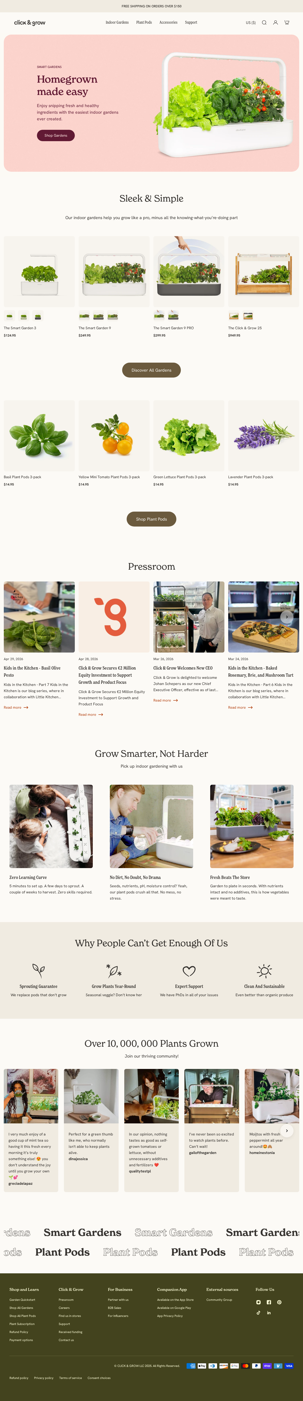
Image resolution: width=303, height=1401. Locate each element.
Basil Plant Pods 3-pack (22, 477)
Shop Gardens (56, 135)
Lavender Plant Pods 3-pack (250, 477)
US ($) (251, 22)
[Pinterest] (279, 1302)
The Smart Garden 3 (20, 328)
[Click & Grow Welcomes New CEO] (188, 642)
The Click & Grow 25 (245, 328)
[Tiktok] (258, 1312)
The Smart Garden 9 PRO (173, 328)
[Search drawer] (264, 22)
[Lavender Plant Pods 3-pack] (263, 435)
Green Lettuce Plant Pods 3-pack (179, 477)
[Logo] (29, 22)
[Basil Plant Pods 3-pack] (39, 435)
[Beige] (112, 315)
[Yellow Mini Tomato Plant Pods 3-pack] (114, 435)
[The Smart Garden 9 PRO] (188, 271)
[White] (9, 315)
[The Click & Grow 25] (263, 271)
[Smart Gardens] (151, 1232)
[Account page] (275, 22)
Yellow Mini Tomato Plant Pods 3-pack (109, 477)
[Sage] (23, 315)
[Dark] (248, 315)
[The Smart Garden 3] (39, 271)
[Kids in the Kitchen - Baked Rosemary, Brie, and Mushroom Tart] (263, 645)
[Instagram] (258, 1302)
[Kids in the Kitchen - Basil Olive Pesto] (39, 645)
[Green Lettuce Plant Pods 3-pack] (188, 435)
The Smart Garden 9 (95, 328)
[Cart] (287, 22)
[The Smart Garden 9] (114, 271)
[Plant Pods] (151, 1252)
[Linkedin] (269, 1312)
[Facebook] (269, 1302)
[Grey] (38, 315)
